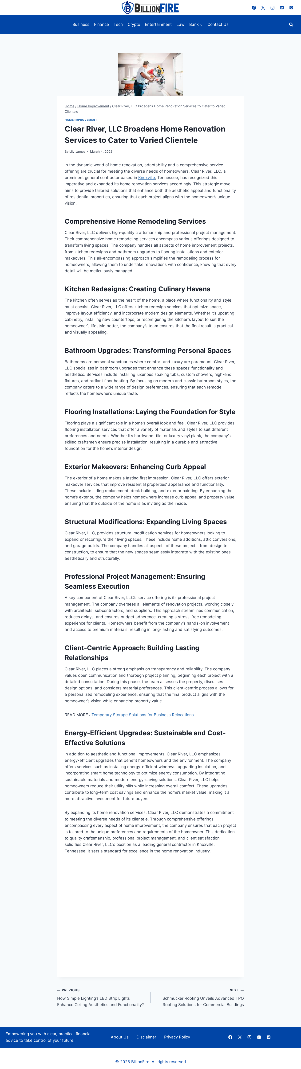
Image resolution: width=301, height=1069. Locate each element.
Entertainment (158, 24)
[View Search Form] (291, 24)
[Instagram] (273, 8)
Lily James (77, 151)
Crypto (134, 24)
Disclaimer (146, 1037)
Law (181, 24)
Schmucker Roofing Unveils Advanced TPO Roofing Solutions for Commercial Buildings (203, 997)
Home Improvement (81, 119)
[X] (263, 8)
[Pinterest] (291, 8)
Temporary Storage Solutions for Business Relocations (142, 714)
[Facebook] (254, 8)
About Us (120, 1037)
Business (80, 24)
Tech (118, 24)
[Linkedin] (282, 8)
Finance (101, 24)
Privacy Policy (177, 1037)
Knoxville (146, 177)
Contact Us (218, 24)
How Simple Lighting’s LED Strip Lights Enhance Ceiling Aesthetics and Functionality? (100, 997)
